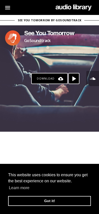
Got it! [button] (49, 201)
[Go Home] (73, 8)
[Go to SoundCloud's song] (92, 78)
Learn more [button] (19, 188)
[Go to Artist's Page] (12, 38)
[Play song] (73, 78)
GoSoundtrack (37, 40)
